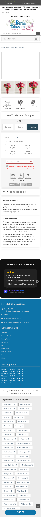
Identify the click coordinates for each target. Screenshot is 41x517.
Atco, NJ (6, 417)
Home (3, 47)
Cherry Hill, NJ (25, 404)
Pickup (16, 137)
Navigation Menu (9, 39)
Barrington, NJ (8, 421)
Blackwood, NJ (9, 430)
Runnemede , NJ (23, 482)
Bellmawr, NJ (22, 421)
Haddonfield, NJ (9, 452)
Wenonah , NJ (8, 500)
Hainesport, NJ (24, 452)
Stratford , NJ (8, 491)
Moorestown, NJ (9, 408)
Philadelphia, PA (22, 413)
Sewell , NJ (7, 486)
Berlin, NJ (7, 426)
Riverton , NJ (8, 482)
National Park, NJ (10, 469)
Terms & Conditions (7, 336)
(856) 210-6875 (25, 16)
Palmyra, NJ (8, 474)
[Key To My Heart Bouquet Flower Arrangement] (7, 87)
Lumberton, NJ (23, 456)
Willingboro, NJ (26, 504)
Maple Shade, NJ (9, 404)
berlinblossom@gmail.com (12, 318)
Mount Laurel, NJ (27, 465)
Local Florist (5, 348)
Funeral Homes (6, 351)
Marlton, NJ (7, 413)
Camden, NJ (8, 434)
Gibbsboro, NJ (25, 439)
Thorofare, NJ (22, 491)
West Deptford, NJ (10, 504)
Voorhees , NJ (24, 495)
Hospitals (4, 355)
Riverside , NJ (23, 478)
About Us (4, 332)
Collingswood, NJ (10, 439)
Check (30, 161)
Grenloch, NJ (8, 447)
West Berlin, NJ (23, 500)
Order (20, 512)
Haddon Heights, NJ (24, 447)
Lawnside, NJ (8, 456)
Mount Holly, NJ (24, 408)
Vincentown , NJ (9, 495)
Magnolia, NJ (8, 460)
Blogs (3, 358)
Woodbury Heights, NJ (11, 508)
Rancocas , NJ (9, 478)
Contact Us (4, 342)
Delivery (7, 137)
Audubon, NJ (18, 417)
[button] (3, 281)
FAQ (2, 345)
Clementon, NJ (22, 434)
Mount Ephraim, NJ (10, 465)
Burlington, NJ (23, 430)
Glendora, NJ (8, 443)
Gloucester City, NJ (23, 443)
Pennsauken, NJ (22, 474)
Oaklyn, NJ (24, 469)
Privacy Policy (5, 339)
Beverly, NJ (19, 426)
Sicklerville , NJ (21, 486)
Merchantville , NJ (23, 460)
